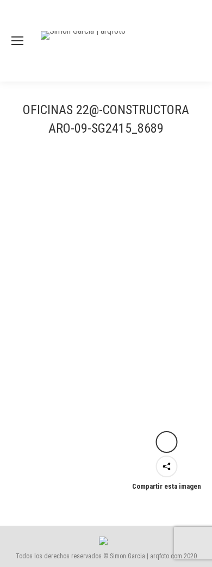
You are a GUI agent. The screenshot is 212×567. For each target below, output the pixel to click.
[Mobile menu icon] (17, 40)
